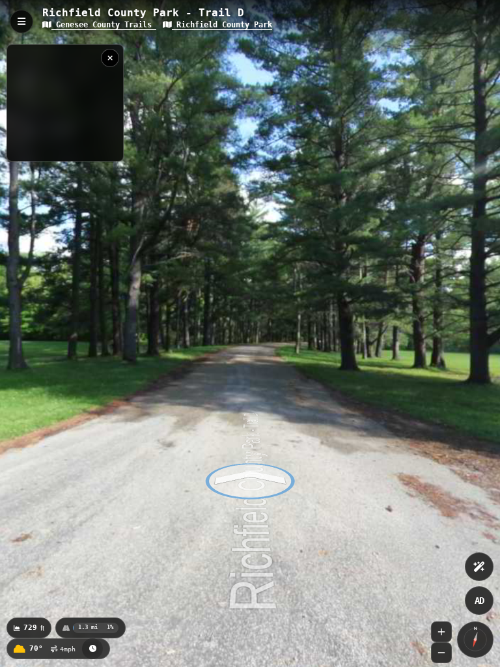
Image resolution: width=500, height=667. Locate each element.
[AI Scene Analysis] (479, 566)
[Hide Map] (110, 58)
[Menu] (21, 21)
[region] (65, 103)
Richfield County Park (222, 24)
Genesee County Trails (103, 24)
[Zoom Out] (441, 652)
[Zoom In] (441, 631)
